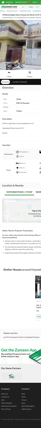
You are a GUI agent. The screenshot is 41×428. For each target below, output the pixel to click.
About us (4, 394)
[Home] (3, 2)
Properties (9, 2)
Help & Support (6, 403)
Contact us (5, 397)
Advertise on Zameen (9, 406)
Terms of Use (6, 409)
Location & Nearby (20, 82)
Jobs (2, 400)
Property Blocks (22, 2)
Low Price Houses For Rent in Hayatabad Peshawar (22, 337)
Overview (5, 82)
